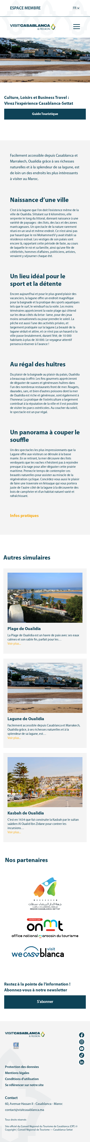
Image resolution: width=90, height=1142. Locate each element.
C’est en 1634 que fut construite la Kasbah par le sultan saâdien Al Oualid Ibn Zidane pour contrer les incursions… (43, 824)
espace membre (25, 8)
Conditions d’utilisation (22, 1079)
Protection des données (22, 1067)
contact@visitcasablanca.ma (24, 1110)
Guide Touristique (45, 114)
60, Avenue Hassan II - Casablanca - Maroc (34, 1104)
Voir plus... (14, 643)
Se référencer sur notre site (24, 1085)
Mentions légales (17, 1073)
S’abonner (45, 1002)
